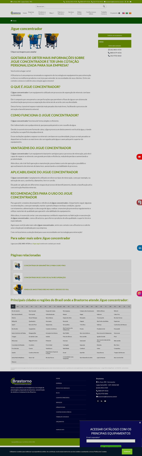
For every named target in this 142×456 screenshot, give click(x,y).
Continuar (127, 451)
